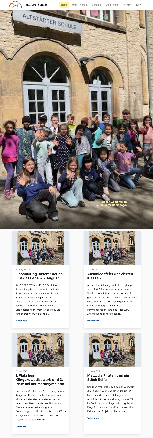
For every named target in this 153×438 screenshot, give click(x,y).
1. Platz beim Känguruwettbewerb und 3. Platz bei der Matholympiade (40, 379)
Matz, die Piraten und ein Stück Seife (108, 377)
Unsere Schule (79, 4)
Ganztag (96, 4)
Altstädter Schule (35, 4)
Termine (127, 4)
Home (64, 4)
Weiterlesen (21, 320)
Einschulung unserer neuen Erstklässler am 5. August (39, 276)
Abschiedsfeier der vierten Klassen (110, 276)
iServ (138, 4)
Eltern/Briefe (111, 4)
